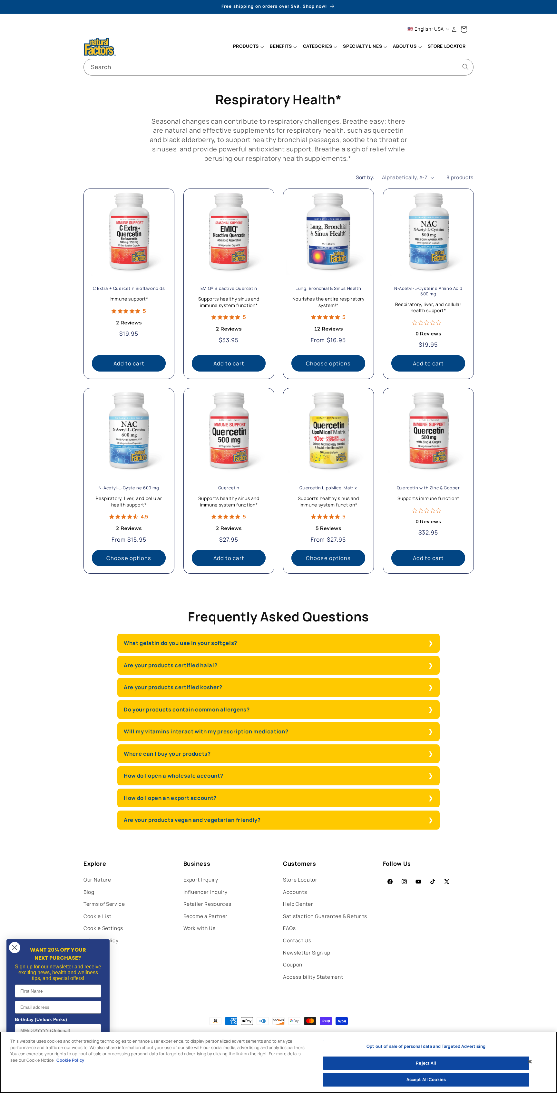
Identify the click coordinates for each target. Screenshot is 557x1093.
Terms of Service (104, 904)
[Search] (465, 67)
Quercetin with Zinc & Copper (428, 488)
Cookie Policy (70, 1060)
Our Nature (97, 879)
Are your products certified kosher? (173, 687)
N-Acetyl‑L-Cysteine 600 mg (129, 488)
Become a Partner (205, 916)
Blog (88, 892)
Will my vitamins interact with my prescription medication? (206, 731)
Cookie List (97, 916)
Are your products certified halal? (170, 665)
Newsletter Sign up (306, 952)
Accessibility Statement (313, 977)
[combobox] (278, 67)
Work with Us (199, 928)
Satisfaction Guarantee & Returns (325, 916)
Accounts (295, 892)
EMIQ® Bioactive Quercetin (228, 288)
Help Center (298, 904)
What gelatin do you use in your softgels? (180, 643)
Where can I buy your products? (167, 753)
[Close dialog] (14, 947)
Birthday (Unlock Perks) (41, 1019)
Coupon (292, 964)
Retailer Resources (207, 904)
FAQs (289, 928)
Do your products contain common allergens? (187, 709)
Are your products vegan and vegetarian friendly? (192, 819)
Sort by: (365, 177)
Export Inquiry (200, 879)
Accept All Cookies (426, 1079)
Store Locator (300, 879)
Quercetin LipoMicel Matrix (328, 488)
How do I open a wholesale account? (174, 775)
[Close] (530, 1062)
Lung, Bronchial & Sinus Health (328, 288)
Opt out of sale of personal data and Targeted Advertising (425, 1046)
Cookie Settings (103, 928)
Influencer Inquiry (205, 892)
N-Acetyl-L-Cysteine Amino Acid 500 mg (428, 291)
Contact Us (297, 940)
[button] (248, 47)
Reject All (426, 1063)
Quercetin (228, 488)
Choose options (328, 363)
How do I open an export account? (170, 798)
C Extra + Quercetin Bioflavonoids (129, 288)
